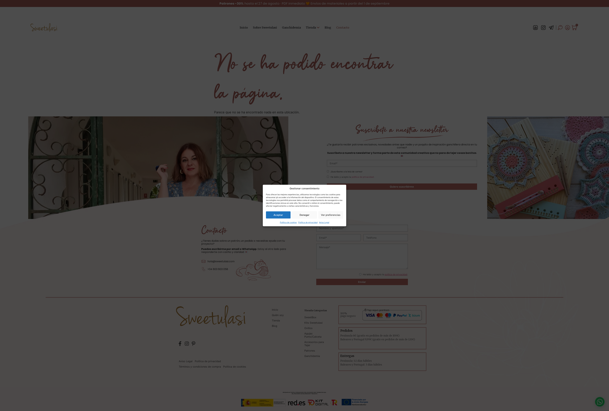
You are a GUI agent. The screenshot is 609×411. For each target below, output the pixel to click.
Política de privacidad (308, 222)
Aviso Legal (324, 222)
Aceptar (278, 214)
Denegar (304, 214)
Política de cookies (288, 222)
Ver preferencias (330, 214)
